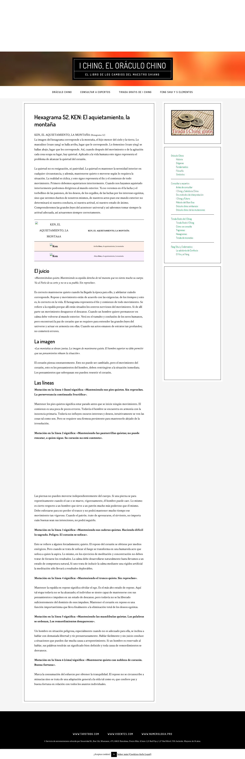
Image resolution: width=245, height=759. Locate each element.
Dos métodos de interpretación (190, 194)
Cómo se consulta (184, 226)
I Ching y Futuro (183, 198)
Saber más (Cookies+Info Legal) (134, 754)
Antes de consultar (184, 187)
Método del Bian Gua (185, 202)
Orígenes (180, 163)
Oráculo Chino (177, 155)
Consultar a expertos (180, 183)
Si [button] (114, 754)
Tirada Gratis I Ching (185, 222)
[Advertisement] (122, 25)
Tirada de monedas (184, 237)
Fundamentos (182, 167)
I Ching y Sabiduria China (187, 191)
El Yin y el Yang (182, 254)
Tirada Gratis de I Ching (181, 218)
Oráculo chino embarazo (187, 206)
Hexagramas (181, 234)
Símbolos (180, 174)
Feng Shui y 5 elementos (181, 246)
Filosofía (180, 170)
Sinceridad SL (86, 741)
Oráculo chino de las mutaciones (190, 209)
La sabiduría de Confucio (187, 250)
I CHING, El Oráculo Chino (122, 65)
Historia (179, 159)
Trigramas (180, 230)
